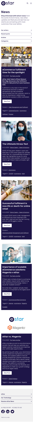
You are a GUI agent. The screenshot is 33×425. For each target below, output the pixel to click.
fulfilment (5, 114)
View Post (7, 101)
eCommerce (12, 170)
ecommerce (23, 110)
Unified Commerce (20, 300)
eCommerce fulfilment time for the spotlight (14, 71)
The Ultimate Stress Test (15, 144)
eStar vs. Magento (11, 336)
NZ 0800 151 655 (17, 407)
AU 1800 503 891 (6, 407)
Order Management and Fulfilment (18, 107)
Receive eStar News (7, 401)
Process (11, 114)
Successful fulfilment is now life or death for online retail (16, 206)
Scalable (4, 307)
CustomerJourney (14, 110)
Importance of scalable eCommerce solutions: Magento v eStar (14, 270)
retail (23, 173)
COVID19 (11, 173)
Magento (24, 303)
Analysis (11, 303)
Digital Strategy (13, 378)
